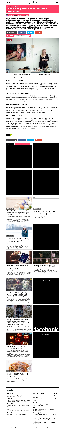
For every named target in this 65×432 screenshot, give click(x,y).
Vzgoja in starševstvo (22, 401)
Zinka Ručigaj (40, 415)
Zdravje (9, 399)
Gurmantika (50, 399)
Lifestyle (35, 397)
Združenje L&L (46, 415)
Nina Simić (34, 424)
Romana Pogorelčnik (37, 418)
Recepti (34, 402)
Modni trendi (18, 405)
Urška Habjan (41, 419)
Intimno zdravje (47, 395)
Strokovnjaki (36, 413)
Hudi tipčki (53, 395)
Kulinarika (45, 399)
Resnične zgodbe (17, 396)
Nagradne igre (25, 414)
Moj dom (34, 399)
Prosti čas (10, 413)
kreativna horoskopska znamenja (34, 135)
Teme (28, 144)
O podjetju (9, 428)
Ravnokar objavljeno (20, 144)
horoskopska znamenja (19, 135)
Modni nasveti (25, 405)
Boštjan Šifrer (40, 417)
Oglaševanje (22, 428)
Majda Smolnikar (45, 421)
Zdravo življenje (11, 400)
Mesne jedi (37, 404)
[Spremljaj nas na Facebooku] (8, 3)
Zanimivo (9, 6)
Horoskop (15, 395)
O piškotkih (48, 428)
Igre (33, 408)
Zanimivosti (15, 6)
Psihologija (14, 401)
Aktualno (10, 393)
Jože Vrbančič (35, 414)
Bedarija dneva (21, 395)
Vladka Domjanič (52, 422)
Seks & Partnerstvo (38, 393)
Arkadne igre (38, 410)
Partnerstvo (40, 395)
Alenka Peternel (43, 414)
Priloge (45, 404)
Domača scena (10, 410)
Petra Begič (45, 418)
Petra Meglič (44, 422)
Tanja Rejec (40, 424)
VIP (8, 409)
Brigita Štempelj (48, 419)
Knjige (19, 414)
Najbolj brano (10, 144)
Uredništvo (16, 428)
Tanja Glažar (46, 417)
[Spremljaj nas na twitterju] (10, 3)
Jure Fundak (38, 421)
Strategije (46, 409)
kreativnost (46, 135)
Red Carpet (22, 410)
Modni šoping (10, 406)
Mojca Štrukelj (51, 418)
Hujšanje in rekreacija (20, 400)
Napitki (42, 405)
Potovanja (39, 399)
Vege (33, 404)
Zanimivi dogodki (11, 414)
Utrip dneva (10, 395)
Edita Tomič (49, 414)
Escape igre (41, 409)
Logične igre (35, 409)
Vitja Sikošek (53, 417)
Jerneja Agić (35, 419)
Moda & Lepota (12, 404)
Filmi (17, 414)
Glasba (27, 410)
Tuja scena (17, 410)
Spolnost (34, 395)
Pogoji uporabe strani (31, 428)
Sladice (38, 405)
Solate (42, 404)
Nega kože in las (11, 405)
